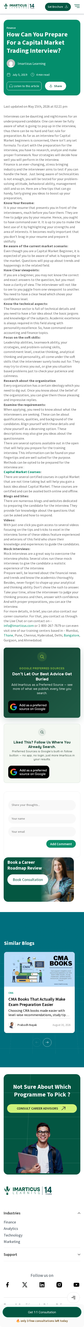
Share (58, 86)
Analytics (11, 1228)
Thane (8, 635)
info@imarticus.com (19, 625)
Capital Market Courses (22, 472)
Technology (13, 1235)
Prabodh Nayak (27, 1025)
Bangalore (71, 635)
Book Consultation (28, 879)
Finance (10, 1222)
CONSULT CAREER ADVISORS (37, 1108)
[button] (47, 1042)
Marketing (12, 1241)
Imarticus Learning (32, 63)
